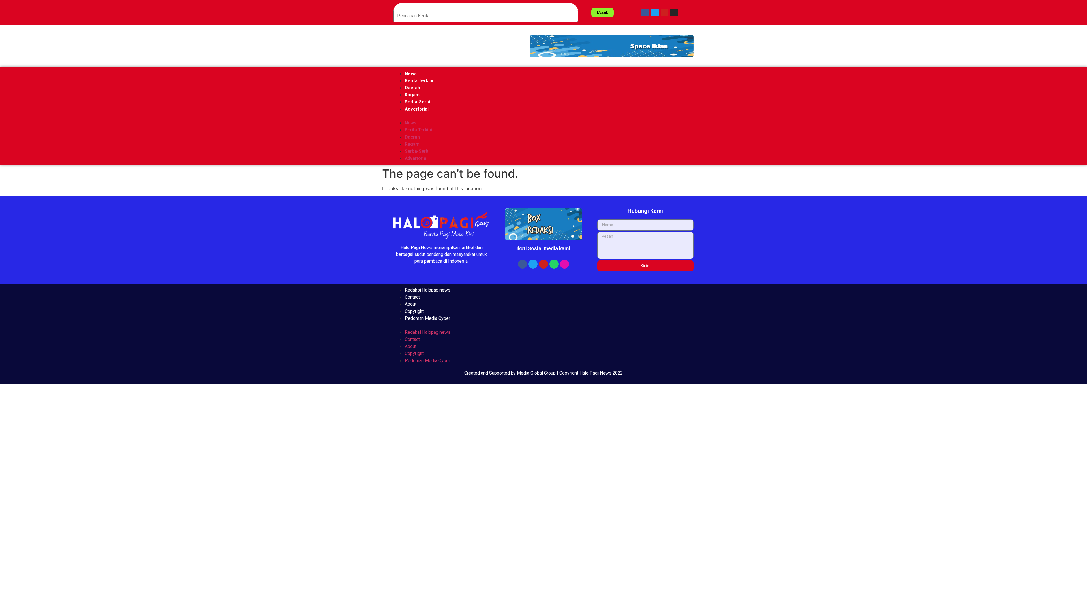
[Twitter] (655, 12)
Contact (412, 297)
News (411, 73)
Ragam (412, 94)
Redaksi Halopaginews (427, 290)
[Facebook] (645, 12)
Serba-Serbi (417, 102)
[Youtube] (664, 12)
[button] (612, 46)
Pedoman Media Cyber (427, 318)
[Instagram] (674, 12)
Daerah (412, 87)
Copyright (414, 311)
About (410, 304)
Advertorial (417, 109)
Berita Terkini (419, 80)
